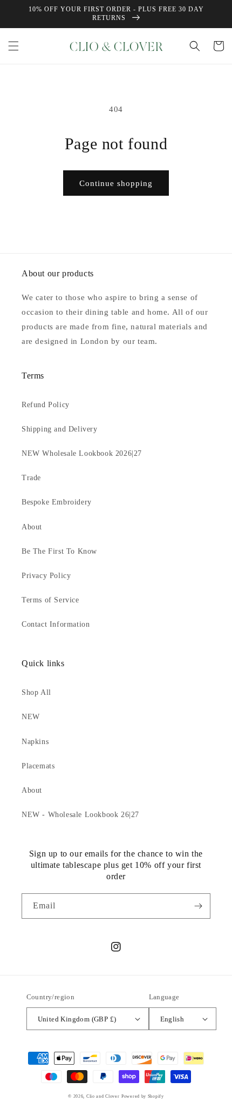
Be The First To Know (59, 551)
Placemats (38, 766)
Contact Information (56, 624)
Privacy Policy (46, 576)
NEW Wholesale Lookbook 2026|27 (82, 453)
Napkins (35, 742)
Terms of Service (50, 600)
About (32, 527)
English (172, 1019)
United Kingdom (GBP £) (77, 1019)
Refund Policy (46, 405)
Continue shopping (116, 183)
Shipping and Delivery (60, 429)
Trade (31, 478)
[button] (13, 46)
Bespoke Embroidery (57, 502)
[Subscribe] (198, 906)
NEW (31, 717)
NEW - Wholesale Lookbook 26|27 (80, 815)
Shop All (36, 692)
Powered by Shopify (142, 1096)
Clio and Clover (103, 1096)
